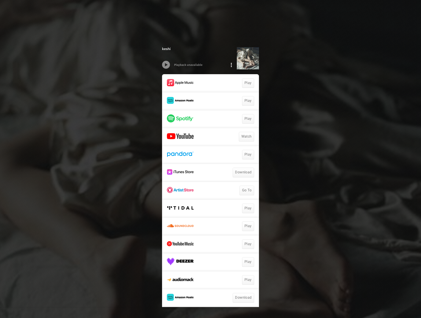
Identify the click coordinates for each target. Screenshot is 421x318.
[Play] (166, 65)
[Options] (231, 65)
